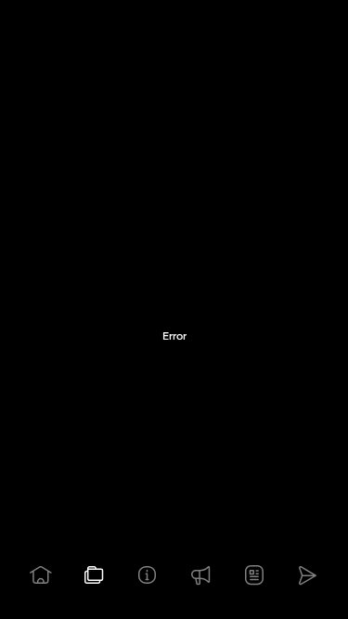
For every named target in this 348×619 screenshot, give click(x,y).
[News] (254, 575)
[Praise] (201, 575)
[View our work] (94, 575)
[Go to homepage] (41, 575)
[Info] (147, 575)
